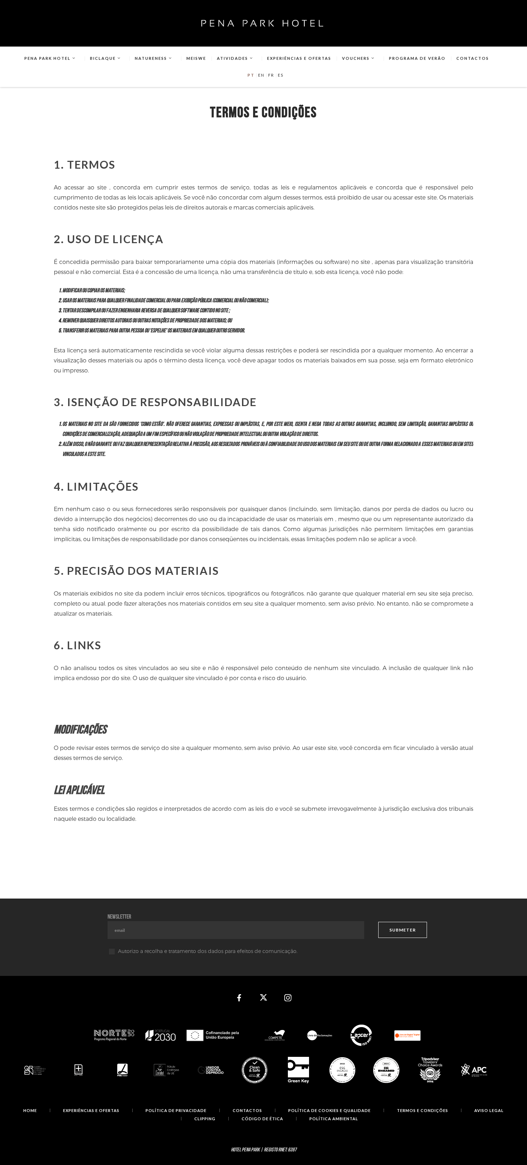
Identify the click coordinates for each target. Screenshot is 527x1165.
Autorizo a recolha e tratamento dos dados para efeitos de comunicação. (208, 951)
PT (251, 75)
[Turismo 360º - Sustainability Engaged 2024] (386, 1070)
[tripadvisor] (430, 1070)
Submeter (402, 930)
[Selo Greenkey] (298, 1070)
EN (261, 75)
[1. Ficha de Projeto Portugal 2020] (166, 1035)
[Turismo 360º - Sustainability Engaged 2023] (342, 1070)
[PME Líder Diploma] (123, 1070)
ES (281, 75)
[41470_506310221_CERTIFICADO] (79, 1070)
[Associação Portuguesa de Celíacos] (474, 1070)
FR (271, 75)
